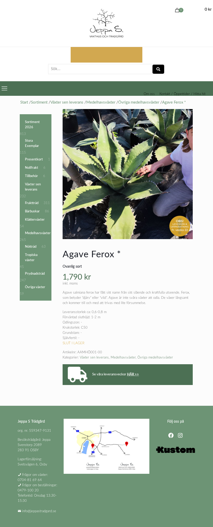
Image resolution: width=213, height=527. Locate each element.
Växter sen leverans (94, 357)
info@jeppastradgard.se (39, 511)
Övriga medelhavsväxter (155, 357)
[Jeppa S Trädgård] (106, 23)
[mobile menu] (4, 88)
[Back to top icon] (188, 516)
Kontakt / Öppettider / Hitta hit (182, 94)
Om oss (149, 94)
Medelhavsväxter (123, 357)
